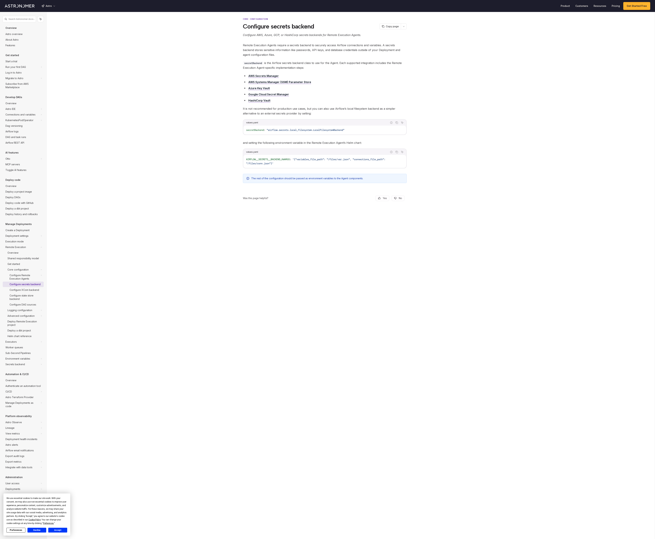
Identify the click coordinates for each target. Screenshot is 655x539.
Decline (36, 530)
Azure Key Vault (259, 88)
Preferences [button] (48, 523)
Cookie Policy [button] (34, 520)
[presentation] (23, 276)
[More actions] (404, 26)
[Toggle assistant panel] (41, 19)
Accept (57, 530)
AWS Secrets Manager (263, 76)
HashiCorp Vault (259, 100)
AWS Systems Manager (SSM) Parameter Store (279, 82)
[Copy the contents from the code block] (397, 122)
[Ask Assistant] (402, 122)
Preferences (16, 530)
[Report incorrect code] (391, 122)
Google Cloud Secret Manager (268, 94)
